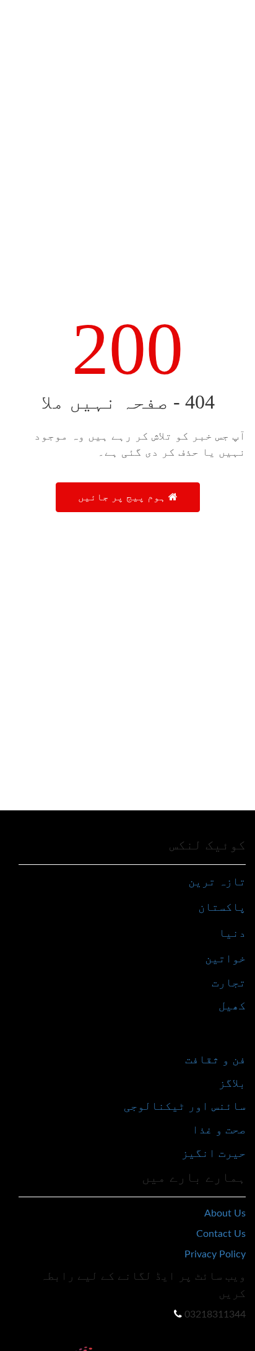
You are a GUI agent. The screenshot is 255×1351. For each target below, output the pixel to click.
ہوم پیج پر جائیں (123, 497)
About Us (225, 1213)
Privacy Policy (215, 1254)
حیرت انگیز (213, 1153)
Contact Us (221, 1234)
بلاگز (232, 1083)
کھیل (232, 1005)
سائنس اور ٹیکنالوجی (185, 1106)
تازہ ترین (217, 881)
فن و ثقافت (215, 1059)
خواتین (225, 958)
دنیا (232, 933)
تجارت (229, 982)
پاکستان (222, 907)
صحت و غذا (219, 1129)
